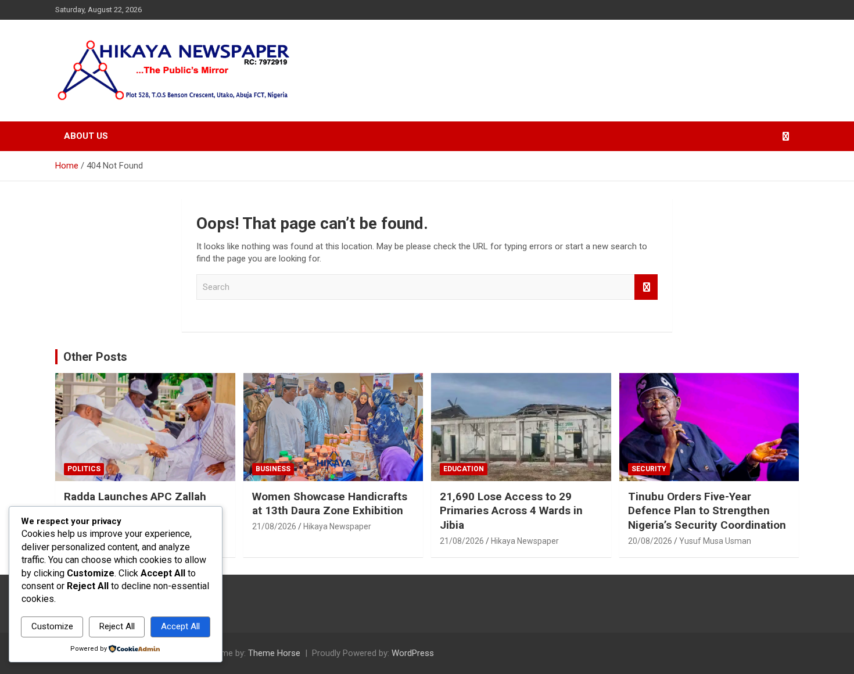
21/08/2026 (274, 526)
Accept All (180, 626)
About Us (86, 136)
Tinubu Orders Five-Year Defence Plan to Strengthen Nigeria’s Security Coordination (707, 511)
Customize (52, 626)
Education (463, 469)
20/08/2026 (650, 541)
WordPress (413, 653)
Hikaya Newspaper (337, 526)
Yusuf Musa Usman (715, 541)
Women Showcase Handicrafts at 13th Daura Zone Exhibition (329, 504)
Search (646, 287)
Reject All (117, 626)
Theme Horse (274, 653)
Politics (84, 469)
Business (273, 469)
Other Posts (95, 357)
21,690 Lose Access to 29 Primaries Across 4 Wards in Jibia (511, 511)
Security (648, 469)
